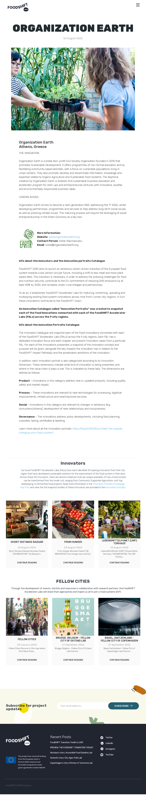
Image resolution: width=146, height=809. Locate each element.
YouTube (109, 755)
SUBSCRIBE (121, 706)
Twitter (109, 737)
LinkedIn (109, 743)
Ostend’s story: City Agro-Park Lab (66, 758)
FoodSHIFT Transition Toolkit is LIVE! (66, 742)
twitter (126, 786)
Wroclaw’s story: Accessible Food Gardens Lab (71, 753)
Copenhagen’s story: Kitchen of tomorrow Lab (71, 763)
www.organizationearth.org (64, 237)
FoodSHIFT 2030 (25, 740)
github (137, 786)
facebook (131, 786)
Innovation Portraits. (116, 487)
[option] (27, 534)
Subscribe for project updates (26, 707)
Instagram (110, 749)
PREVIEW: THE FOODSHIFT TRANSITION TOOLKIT (71, 747)
